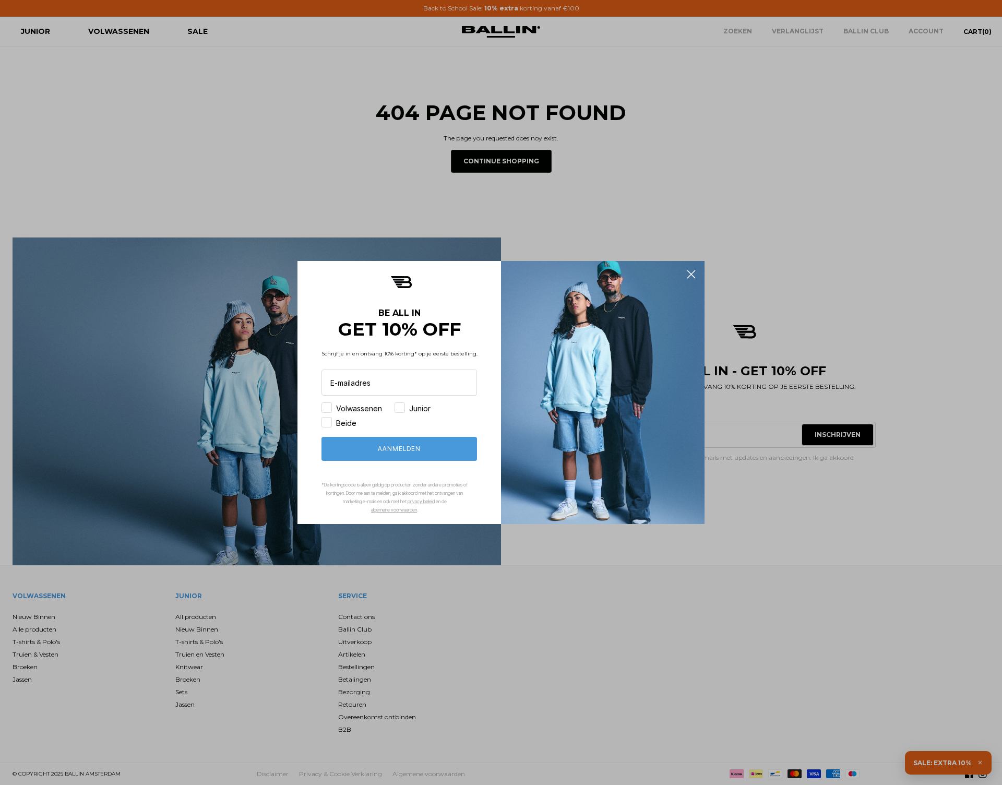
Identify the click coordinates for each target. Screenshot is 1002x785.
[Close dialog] (691, 274)
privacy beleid (421, 501)
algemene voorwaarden (394, 510)
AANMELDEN (399, 449)
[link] (401, 282)
